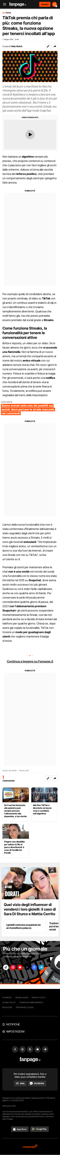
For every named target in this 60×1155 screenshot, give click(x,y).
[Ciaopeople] (30, 1146)
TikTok (8, 13)
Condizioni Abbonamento (31, 1002)
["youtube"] (20, 967)
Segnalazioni (21, 997)
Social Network (9, 771)
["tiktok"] (6, 967)
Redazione (7, 1007)
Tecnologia (24, 771)
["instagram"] (13, 967)
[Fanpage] (30, 1059)
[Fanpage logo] (17, 4)
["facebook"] (34, 967)
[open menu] (3, 4)
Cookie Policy (9, 1002)
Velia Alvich (16, 46)
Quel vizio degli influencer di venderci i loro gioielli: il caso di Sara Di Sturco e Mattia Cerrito (30, 909)
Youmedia (7, 997)
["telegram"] (41, 967)
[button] (55, 46)
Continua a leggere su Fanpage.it (30, 661)
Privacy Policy (39, 997)
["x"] (27, 967)
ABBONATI (44, 4)
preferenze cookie (25, 1007)
